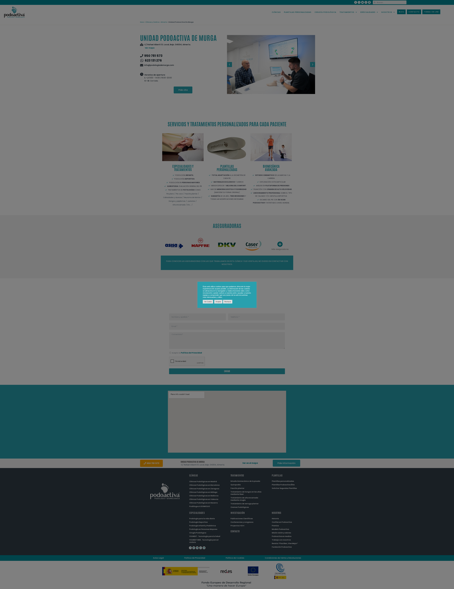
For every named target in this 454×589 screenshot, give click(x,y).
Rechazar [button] (227, 302)
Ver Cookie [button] (208, 302)
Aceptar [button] (218, 302)
